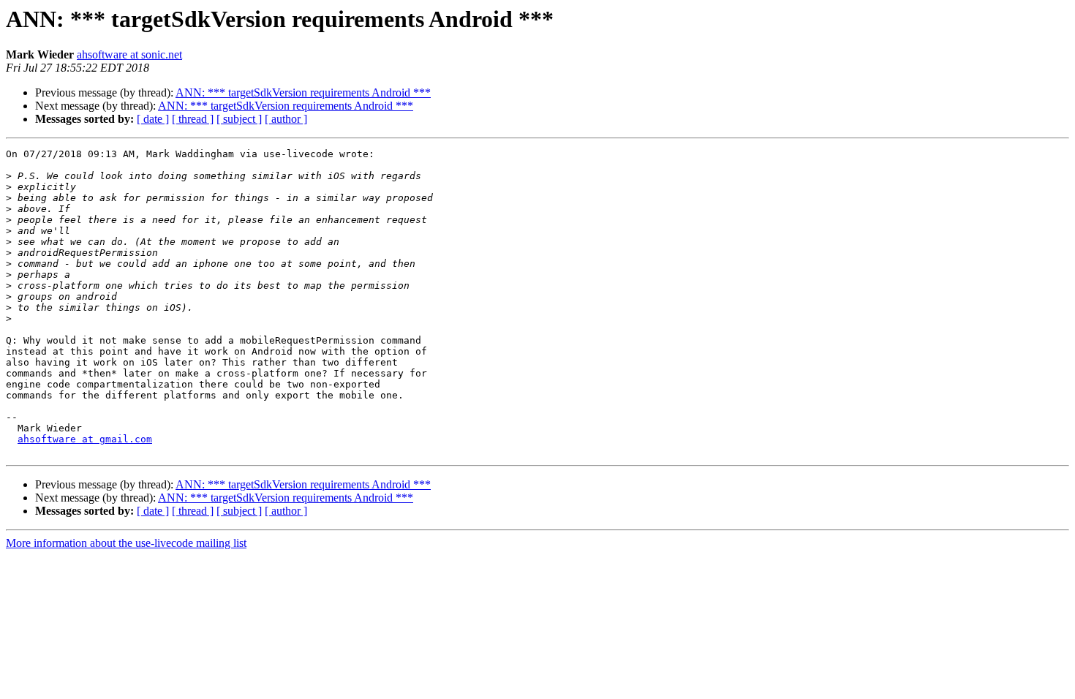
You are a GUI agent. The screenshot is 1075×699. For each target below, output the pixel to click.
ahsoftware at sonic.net (129, 54)
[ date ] (153, 119)
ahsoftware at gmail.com (85, 439)
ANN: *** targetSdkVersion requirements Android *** (303, 92)
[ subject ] (239, 119)
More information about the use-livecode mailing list (126, 543)
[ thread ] (193, 119)
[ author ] (286, 119)
